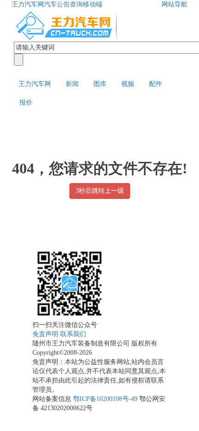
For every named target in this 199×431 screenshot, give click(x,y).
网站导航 (174, 4)
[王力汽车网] (67, 24)
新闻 (72, 83)
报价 (25, 102)
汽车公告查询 (63, 4)
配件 (155, 83)
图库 (99, 83)
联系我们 (73, 334)
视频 (127, 83)
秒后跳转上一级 (99, 190)
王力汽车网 (28, 4)
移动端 (92, 4)
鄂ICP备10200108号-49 (105, 398)
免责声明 (45, 334)
